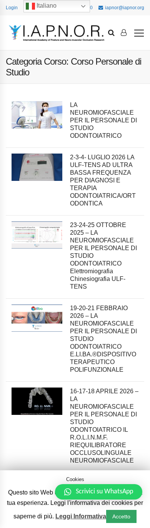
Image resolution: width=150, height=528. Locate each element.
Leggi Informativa (80, 516)
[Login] (124, 32)
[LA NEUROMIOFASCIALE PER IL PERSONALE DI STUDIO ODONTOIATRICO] (37, 115)
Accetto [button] (121, 516)
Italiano (46, 5)
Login (12, 7)
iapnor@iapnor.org (124, 7)
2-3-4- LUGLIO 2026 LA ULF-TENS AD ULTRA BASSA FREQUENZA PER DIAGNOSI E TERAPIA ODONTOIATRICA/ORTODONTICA (103, 180)
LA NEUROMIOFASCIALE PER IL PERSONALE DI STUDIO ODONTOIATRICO (103, 120)
